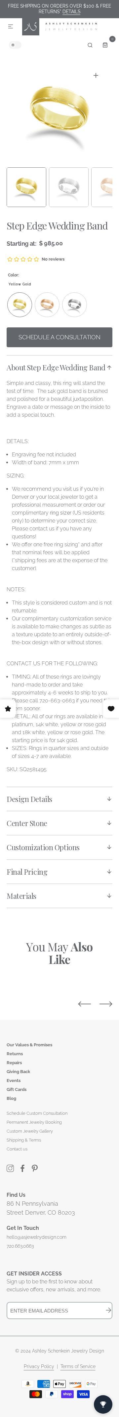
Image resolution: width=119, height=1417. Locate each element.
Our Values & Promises (29, 1044)
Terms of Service (78, 1366)
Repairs (14, 1062)
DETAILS (71, 11)
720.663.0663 (20, 1246)
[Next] (105, 1003)
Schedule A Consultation (59, 337)
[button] (10, 27)
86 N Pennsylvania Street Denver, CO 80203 (41, 1208)
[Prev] (84, 1003)
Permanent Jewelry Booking (34, 1122)
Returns (15, 1053)
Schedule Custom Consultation (37, 1113)
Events (13, 1080)
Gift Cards (16, 1089)
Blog (11, 1098)
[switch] (15, 45)
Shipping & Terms (24, 1140)
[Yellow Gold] (19, 304)
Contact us (17, 1148)
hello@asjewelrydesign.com (36, 1237)
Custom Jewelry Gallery (30, 1131)
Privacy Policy (39, 1366)
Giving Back (18, 1071)
